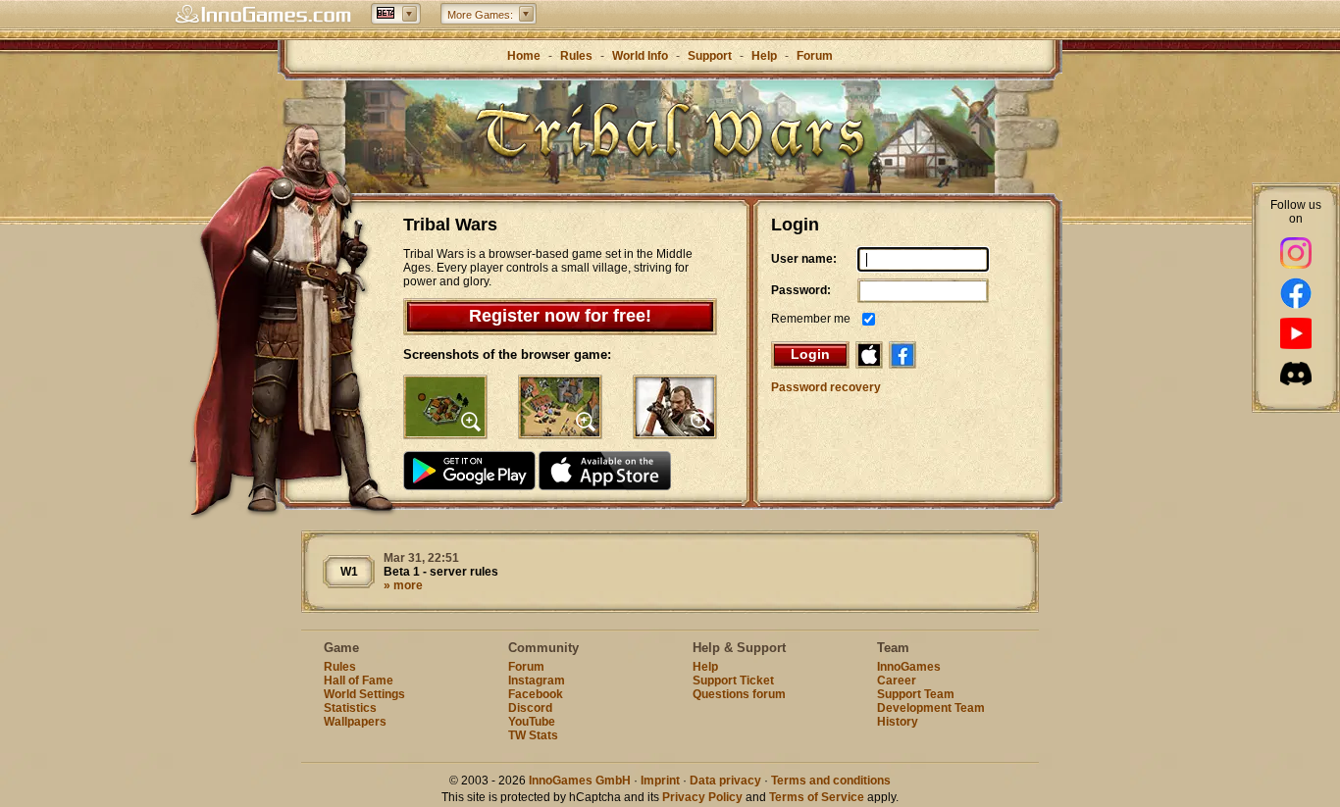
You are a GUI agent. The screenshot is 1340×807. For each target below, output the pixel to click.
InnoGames (909, 667)
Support (710, 56)
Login (810, 354)
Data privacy (725, 780)
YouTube (531, 722)
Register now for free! (560, 316)
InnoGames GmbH (580, 780)
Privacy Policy (702, 797)
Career (896, 680)
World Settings (364, 694)
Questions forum (739, 694)
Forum (815, 56)
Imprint (660, 780)
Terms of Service (816, 797)
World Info (640, 56)
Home (524, 56)
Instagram (536, 680)
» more (403, 585)
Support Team (915, 694)
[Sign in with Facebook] (902, 355)
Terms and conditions (831, 780)
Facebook (535, 694)
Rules (576, 56)
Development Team (931, 708)
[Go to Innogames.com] (263, 15)
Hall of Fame (358, 680)
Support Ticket (733, 680)
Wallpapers (355, 722)
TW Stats (533, 735)
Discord (530, 708)
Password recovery (826, 387)
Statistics (350, 708)
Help (764, 56)
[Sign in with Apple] (869, 355)
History (897, 722)
